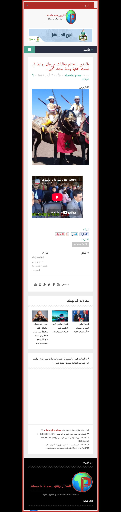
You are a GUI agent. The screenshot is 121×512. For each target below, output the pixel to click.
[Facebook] (53, 285)
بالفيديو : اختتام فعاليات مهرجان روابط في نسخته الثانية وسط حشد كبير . (60, 67)
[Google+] (44, 285)
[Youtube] (35, 285)
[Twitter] (49, 285)
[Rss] (58, 285)
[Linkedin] (39, 285)
